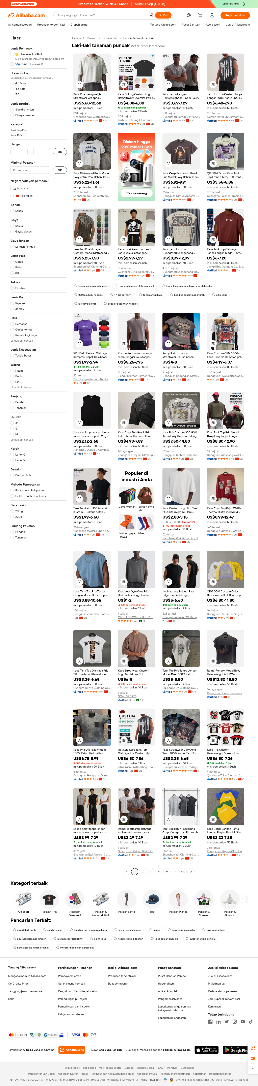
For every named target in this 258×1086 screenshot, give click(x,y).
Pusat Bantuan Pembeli (172, 976)
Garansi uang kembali (71, 983)
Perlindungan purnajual (72, 998)
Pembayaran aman (69, 976)
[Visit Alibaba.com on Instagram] (234, 1021)
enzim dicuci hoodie (130, 930)
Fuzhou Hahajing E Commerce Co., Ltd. (136, 120)
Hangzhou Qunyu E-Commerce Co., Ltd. (92, 449)
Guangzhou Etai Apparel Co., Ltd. (136, 271)
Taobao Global (145, 1067)
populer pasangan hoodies (123, 303)
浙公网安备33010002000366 (195, 1080)
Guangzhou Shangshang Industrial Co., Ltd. (181, 271)
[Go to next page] (191, 871)
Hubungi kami (166, 983)
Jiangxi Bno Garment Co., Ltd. (225, 266)
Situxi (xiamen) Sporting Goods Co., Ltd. (136, 767)
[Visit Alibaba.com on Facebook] (210, 1021)
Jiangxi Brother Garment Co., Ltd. (136, 375)
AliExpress (71, 1067)
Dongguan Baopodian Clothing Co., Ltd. (181, 375)
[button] (151, 15)
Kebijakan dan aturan (71, 1014)
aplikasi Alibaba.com (176, 1049)
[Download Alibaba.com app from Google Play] (236, 1050)
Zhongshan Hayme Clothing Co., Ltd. (136, 455)
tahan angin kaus (152, 294)
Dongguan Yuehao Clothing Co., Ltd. (225, 530)
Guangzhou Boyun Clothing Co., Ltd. (181, 617)
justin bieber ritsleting (69, 938)
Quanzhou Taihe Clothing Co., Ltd (225, 775)
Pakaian (91, 38)
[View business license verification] (165, 1080)
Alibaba (76, 38)
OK (60, 152)
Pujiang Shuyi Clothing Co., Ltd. (181, 687)
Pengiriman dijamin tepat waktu (77, 991)
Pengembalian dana (170, 998)
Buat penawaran (118, 983)
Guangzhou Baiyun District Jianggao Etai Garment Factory (181, 116)
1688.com (87, 1067)
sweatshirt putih (26, 930)
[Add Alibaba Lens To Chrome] (71, 1050)
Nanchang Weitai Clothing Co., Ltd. (181, 538)
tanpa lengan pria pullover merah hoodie (189, 286)
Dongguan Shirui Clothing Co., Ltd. (225, 614)
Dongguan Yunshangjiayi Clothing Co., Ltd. (225, 455)
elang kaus (100, 938)
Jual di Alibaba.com (220, 976)
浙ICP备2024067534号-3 (232, 1080)
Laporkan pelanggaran (172, 1017)
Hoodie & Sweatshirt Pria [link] (138, 38)
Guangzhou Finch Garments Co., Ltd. (225, 693)
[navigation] (38, 455)
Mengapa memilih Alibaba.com (27, 976)
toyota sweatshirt (216, 930)
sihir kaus (221, 294)
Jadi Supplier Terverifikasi (224, 998)
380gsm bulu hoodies (90, 294)
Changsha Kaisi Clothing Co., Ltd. (92, 116)
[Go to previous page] (126, 871)
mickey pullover (87, 303)
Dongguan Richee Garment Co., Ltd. (181, 455)
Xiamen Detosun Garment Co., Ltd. (225, 116)
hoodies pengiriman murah (189, 294)
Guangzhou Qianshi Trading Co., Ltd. (225, 195)
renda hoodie (54, 930)
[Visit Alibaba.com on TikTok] (250, 1021)
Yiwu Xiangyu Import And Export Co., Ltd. (92, 379)
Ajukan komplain (168, 991)
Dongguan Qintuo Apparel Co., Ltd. (181, 195)
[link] (253, 1048)
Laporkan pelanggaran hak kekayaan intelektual (174, 1008)
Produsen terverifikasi (122, 976)
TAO (160, 1067)
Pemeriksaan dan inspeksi (74, 1006)
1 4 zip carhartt (122, 294)
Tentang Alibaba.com (22, 967)
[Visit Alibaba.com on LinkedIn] (218, 1021)
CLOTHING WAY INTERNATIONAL (136, 617)
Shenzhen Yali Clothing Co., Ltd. (92, 266)
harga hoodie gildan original (33, 947)
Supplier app (113, 1049)
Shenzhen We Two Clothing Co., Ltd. (92, 195)
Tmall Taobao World (109, 1067)
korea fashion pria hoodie (92, 286)
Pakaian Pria (109, 38)
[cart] (201, 16)
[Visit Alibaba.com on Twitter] (226, 1021)
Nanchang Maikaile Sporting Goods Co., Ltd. (92, 530)
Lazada (129, 1067)
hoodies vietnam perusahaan (90, 930)
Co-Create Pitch (18, 983)
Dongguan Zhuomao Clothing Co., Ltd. (92, 614)
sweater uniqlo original (202, 938)
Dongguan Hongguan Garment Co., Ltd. (92, 775)
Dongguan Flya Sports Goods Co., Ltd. (225, 375)
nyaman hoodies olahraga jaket (136, 286)
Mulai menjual (216, 983)
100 (183, 871)
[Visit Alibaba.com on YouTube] (242, 1021)
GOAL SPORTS (127, 696)
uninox (156, 930)
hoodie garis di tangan (130, 938)
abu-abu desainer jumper (31, 938)
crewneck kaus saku (183, 930)
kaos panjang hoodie (166, 938)
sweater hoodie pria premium (77, 947)
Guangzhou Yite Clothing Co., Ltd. (92, 687)
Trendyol (171, 1067)
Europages (187, 1067)
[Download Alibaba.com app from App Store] (207, 1050)
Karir (11, 998)
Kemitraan (214, 1006)
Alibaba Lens (31, 1049)
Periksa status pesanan (222, 991)
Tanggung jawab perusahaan (26, 991)
